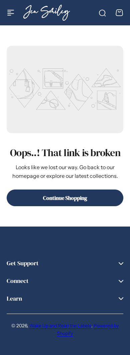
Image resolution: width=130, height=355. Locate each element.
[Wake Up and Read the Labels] (46, 12)
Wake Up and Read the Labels (60, 326)
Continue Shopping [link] (65, 198)
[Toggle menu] (10, 12)
